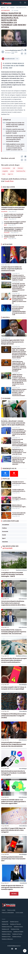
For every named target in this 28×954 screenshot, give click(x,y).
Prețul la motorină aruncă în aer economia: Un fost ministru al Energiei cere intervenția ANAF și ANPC (19, 442)
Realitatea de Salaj (15, 929)
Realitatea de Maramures (7, 939)
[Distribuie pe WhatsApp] (22, 53)
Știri (7, 7)
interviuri (20, 168)
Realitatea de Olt (5, 929)
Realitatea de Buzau (16, 936)
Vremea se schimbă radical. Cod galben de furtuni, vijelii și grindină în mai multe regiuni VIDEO (13, 801)
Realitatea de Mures (6, 934)
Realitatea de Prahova (17, 934)
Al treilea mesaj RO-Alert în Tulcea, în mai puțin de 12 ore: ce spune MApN (13, 688)
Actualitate (12, 7)
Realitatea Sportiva (14, 921)
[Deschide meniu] (25, 3)
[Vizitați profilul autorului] (2, 51)
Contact (3, 910)
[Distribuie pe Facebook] (25, 50)
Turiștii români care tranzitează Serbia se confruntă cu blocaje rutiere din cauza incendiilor (13, 215)
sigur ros (10, 174)
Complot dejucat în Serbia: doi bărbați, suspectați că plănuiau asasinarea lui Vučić (15, 124)
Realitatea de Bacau (17, 50)
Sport (5, 225)
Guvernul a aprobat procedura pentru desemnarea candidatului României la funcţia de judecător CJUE (19, 310)
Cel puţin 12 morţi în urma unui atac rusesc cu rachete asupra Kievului (13, 208)
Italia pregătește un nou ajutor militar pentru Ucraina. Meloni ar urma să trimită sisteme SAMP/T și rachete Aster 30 (15, 147)
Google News (9, 181)
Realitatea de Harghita (18, 931)
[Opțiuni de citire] (24, 950)
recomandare (6, 168)
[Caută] (20, 3)
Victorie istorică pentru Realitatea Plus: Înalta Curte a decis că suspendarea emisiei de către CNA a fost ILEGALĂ (13, 604)
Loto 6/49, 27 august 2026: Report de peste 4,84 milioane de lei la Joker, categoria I (13, 830)
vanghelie (5, 171)
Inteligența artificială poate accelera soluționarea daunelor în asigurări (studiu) (13, 715)
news (3, 174)
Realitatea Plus (20, 171)
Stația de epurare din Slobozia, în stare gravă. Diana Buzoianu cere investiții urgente (12, 887)
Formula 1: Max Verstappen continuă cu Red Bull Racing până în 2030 (15, 222)
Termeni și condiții (11, 910)
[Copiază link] (22, 50)
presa (12, 171)
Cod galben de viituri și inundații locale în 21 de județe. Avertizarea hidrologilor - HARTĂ (12, 574)
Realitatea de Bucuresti (7, 926)
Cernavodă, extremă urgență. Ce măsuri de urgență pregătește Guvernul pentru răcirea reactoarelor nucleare (15, 138)
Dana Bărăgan (23, 684)
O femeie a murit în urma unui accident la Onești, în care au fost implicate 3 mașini (15, 131)
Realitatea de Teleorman (15, 924)
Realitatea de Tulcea (18, 926)
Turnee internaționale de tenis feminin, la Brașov (13, 236)
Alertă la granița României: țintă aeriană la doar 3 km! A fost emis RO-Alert (13, 859)
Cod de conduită (19, 912)
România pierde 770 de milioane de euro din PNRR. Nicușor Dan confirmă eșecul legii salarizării (19, 461)
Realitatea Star (5, 924)
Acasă (4, 7)
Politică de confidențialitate (8, 912)
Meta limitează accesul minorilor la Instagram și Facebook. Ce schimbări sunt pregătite (13, 773)
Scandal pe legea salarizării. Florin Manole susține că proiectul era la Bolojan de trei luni (12, 342)
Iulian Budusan (23, 598)
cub (14, 168)
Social (5, 219)
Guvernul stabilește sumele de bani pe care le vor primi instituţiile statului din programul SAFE (19, 432)
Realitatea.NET (5, 921)
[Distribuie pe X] (25, 53)
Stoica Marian (23, 711)
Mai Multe (14, 893)
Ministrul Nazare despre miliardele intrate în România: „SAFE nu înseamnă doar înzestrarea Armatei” (19, 392)
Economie (6, 232)
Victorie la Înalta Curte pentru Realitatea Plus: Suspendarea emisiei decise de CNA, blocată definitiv (13, 744)
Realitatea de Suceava (7, 931)
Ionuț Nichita (23, 883)
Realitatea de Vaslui (6, 936)
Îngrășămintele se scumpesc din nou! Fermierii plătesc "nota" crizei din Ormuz (19, 452)
